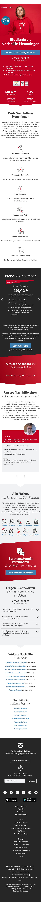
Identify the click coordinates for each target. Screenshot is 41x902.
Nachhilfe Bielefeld (20, 722)
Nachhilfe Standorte (21, 842)
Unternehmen (27, 866)
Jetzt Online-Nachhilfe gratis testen (20, 52)
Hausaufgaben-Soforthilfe (21, 850)
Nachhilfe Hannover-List (16, 683)
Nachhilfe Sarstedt (15, 690)
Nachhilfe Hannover (20, 708)
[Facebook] (5, 793)
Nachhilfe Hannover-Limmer (16, 680)
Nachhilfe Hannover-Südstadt (16, 662)
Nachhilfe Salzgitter (20, 715)
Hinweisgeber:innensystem (11, 877)
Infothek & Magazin (13, 866)
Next (39, 299)
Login (19, 880)
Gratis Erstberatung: (21, 350)
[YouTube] (17, 793)
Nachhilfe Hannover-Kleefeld (16, 676)
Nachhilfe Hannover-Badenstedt (16, 669)
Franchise (21, 809)
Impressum (13, 872)
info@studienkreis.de (20, 891)
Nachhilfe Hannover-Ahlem (15, 686)
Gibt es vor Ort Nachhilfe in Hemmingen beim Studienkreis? (17, 610)
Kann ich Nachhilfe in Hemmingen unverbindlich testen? (15, 617)
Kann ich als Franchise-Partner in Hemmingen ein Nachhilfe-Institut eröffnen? (15, 633)
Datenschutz (24, 872)
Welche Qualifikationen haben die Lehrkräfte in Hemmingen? (15, 625)
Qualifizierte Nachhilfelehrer (21, 828)
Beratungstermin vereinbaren (20, 572)
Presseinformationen (21, 834)
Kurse (21, 856)
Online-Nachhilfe (21, 847)
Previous (2, 299)
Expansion (20, 812)
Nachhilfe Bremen (20, 725)
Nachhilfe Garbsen (20, 712)
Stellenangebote (20, 815)
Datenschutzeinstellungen (19, 875)
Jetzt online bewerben (19, 760)
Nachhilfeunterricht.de (24, 869)
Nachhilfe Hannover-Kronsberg (16, 666)
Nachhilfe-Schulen (7, 7)
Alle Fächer (21, 831)
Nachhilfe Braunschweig (20, 718)
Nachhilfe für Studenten (21, 844)
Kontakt (34, 877)
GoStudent (10, 869)
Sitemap (25, 877)
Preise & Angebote (21, 822)
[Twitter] (11, 793)
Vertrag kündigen (21, 825)
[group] (20, 447)
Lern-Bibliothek (21, 853)
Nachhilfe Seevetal (20, 729)
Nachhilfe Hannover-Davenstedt (16, 673)
